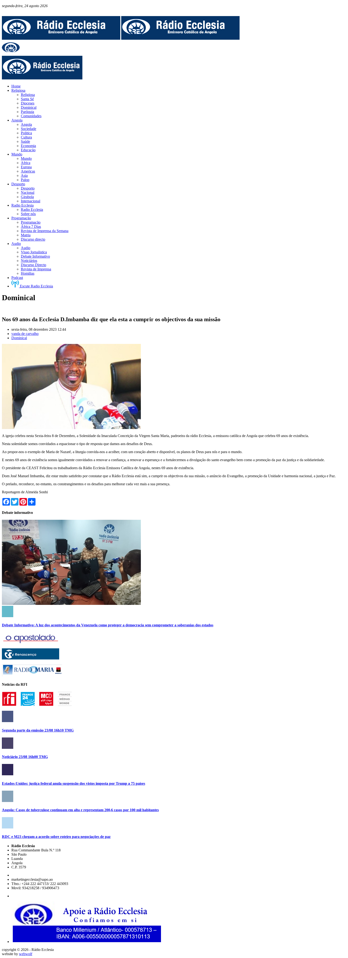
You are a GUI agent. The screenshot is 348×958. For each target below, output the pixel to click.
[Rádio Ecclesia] (61, 38)
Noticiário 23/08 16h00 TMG (25, 757)
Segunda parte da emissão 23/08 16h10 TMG (38, 730)
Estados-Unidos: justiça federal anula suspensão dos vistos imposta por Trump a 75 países (73, 783)
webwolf (25, 954)
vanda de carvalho (25, 334)
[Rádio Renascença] (30, 658)
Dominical (19, 338)
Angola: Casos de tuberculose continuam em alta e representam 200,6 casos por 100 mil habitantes (80, 810)
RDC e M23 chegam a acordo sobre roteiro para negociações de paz (56, 837)
